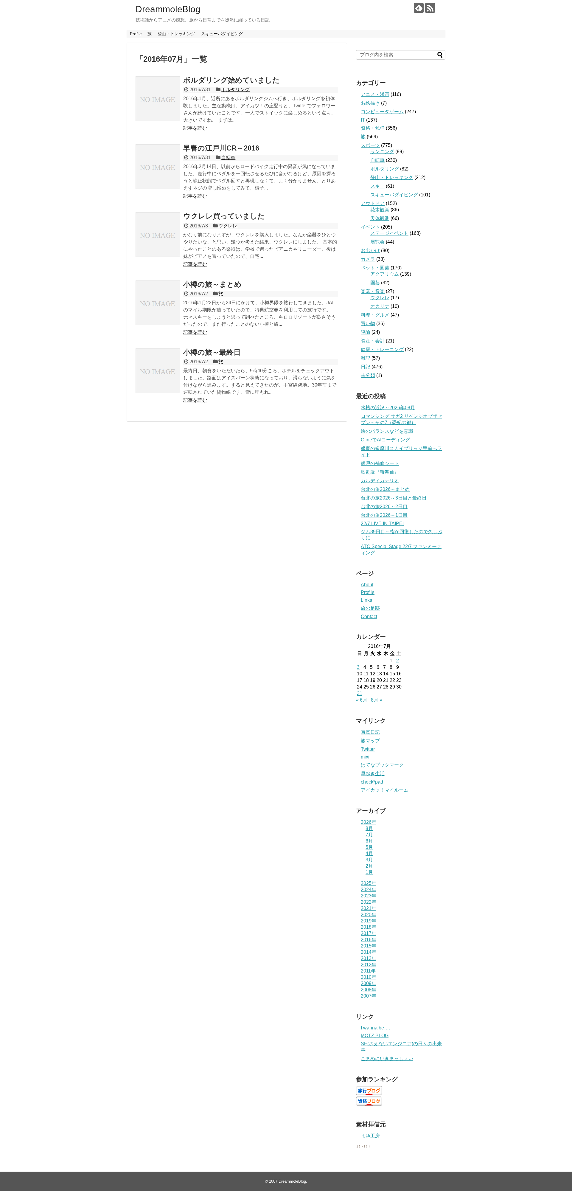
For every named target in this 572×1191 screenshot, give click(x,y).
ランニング (382, 151)
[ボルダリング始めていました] (158, 98)
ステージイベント (389, 233)
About (367, 584)
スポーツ (370, 145)
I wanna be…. (375, 1027)
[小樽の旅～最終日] (158, 370)
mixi (365, 756)
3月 (369, 859)
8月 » (376, 699)
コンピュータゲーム (382, 111)
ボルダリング (235, 89)
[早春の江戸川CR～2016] (158, 166)
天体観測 (379, 218)
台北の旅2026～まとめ (385, 489)
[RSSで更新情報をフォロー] (430, 8)
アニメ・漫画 (375, 94)
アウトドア (373, 203)
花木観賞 (379, 209)
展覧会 (377, 241)
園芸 (375, 282)
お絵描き (370, 103)
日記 (365, 366)
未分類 (368, 375)
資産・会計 (373, 340)
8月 (369, 828)
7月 (369, 834)
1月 (369, 872)
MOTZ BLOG (374, 1035)
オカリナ (379, 306)
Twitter (368, 749)
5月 (369, 847)
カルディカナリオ (380, 480)
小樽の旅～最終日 (212, 352)
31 (359, 693)
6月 (369, 840)
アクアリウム (384, 274)
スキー (377, 186)
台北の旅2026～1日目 (384, 515)
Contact (369, 616)
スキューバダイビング (222, 33)
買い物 (368, 323)
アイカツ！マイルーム (384, 790)
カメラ (368, 259)
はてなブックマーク (382, 764)
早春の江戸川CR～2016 (221, 148)
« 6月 (361, 699)
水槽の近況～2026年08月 (388, 407)
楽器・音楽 (373, 291)
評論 (365, 332)
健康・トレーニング (382, 349)
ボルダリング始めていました (231, 80)
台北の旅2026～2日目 (384, 506)
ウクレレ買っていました (224, 216)
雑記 (365, 358)
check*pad (372, 781)
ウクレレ (227, 225)
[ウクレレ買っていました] (158, 234)
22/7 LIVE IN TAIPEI (382, 523)
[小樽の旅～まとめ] (158, 302)
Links (366, 600)
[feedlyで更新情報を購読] (419, 8)
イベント (370, 226)
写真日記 (370, 732)
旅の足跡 (370, 608)
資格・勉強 (373, 128)
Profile (136, 33)
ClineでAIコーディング (385, 439)
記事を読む (195, 128)
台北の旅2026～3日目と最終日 (394, 497)
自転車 (228, 157)
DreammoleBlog (168, 9)
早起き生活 (373, 773)
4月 (369, 853)
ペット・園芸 (375, 267)
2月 (369, 866)
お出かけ (370, 250)
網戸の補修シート (380, 463)
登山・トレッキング (176, 33)
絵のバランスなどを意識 (387, 431)
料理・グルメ (375, 314)
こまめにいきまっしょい (387, 1058)
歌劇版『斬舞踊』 (380, 471)
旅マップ (370, 740)
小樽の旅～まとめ (212, 284)
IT (363, 119)
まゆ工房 (370, 1135)
